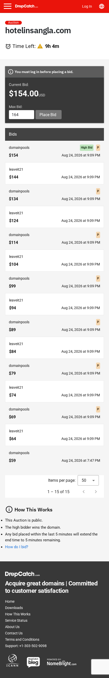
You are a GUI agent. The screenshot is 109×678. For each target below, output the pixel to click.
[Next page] (96, 492)
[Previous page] (84, 492)
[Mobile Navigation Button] (7, 6)
